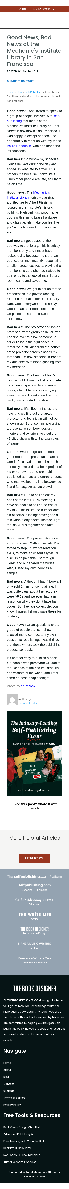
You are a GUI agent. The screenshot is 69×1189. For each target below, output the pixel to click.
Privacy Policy (12, 1105)
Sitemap (8, 1091)
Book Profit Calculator (17, 1148)
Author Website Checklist (19, 1162)
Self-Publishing (33, 92)
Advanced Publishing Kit (18, 1134)
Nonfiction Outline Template (21, 1155)
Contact (8, 1084)
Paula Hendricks (19, 146)
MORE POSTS (34, 858)
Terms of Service (14, 1098)
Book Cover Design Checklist (21, 1127)
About (7, 1070)
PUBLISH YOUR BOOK (34, 9)
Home (10, 92)
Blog (19, 92)
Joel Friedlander (27, 703)
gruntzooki (28, 686)
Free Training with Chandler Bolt (23, 1141)
